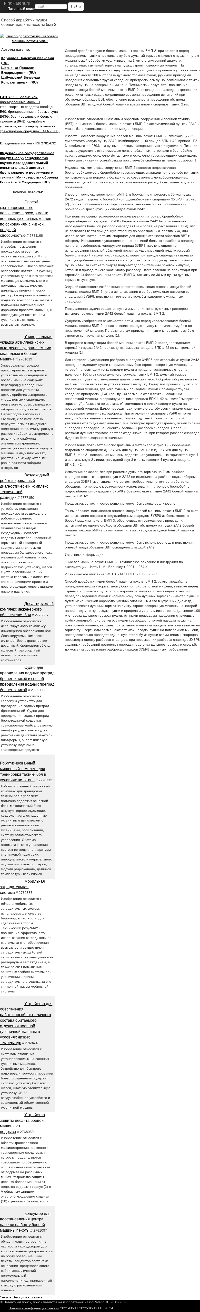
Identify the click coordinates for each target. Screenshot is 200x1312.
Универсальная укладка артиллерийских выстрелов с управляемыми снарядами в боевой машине (26, 348)
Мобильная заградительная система (22, 887)
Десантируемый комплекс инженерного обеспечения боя (27, 609)
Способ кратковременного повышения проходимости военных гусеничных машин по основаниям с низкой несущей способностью (25, 218)
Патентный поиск (21, 8)
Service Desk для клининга (21, 1297)
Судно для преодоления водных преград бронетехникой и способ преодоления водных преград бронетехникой (27, 678)
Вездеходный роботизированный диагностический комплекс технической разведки (24, 486)
